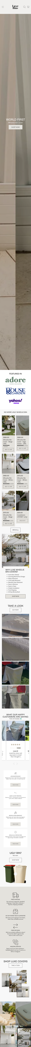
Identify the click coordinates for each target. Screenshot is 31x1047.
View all (15, 530)
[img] (15, 744)
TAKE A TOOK (15, 965)
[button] (3, 7)
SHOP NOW (15, 127)
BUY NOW (15, 610)
